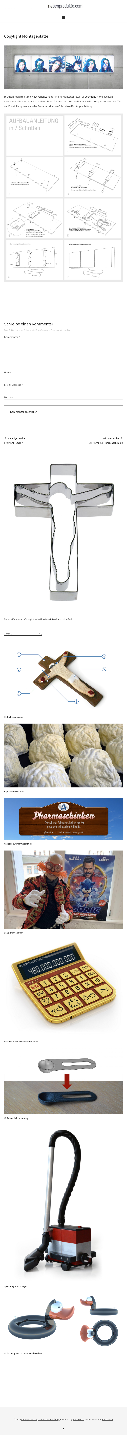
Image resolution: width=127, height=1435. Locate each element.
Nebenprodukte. (29, 1419)
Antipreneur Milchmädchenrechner (21, 1041)
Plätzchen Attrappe (13, 716)
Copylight (90, 96)
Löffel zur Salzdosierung (16, 1118)
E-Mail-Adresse (13, 384)
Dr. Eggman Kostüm (13, 932)
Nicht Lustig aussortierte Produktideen (23, 1353)
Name (8, 372)
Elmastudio (107, 1419)
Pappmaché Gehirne (14, 791)
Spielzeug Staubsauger (15, 1286)
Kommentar (12, 337)
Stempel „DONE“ (14, 440)
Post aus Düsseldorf (51, 619)
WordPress (78, 1419)
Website (8, 397)
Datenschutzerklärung (49, 1419)
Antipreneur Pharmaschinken (106, 440)
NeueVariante (39, 96)
